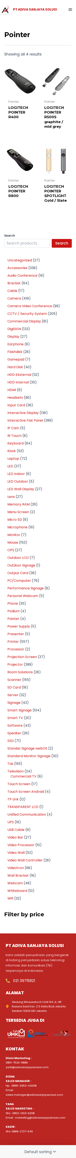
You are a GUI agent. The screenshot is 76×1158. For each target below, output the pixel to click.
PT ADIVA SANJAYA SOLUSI (35, 9)
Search (9, 235)
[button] (10, 1033)
